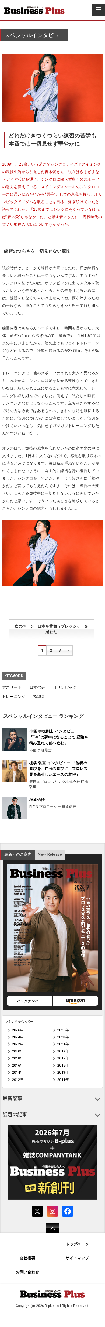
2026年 (18, 1030)
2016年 (18, 1065)
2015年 (63, 1065)
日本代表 (37, 687)
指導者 (39, 696)
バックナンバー (29, 1001)
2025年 (63, 1030)
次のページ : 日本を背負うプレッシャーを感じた (51, 629)
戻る (50, 1231)
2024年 (18, 1037)
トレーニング (14, 696)
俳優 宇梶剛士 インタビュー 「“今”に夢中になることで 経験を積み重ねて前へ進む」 (58, 737)
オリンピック (65, 687)
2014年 (18, 1072)
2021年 (63, 1044)
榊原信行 (37, 799)
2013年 (63, 1072)
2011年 (63, 1080)
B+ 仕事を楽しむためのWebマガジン (36, 10)
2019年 (63, 1051)
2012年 (18, 1080)
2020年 (18, 1051)
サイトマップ (77, 1258)
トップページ (77, 1244)
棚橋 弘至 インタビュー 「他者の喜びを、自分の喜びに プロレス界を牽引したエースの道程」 (58, 769)
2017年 (63, 1058)
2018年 (18, 1058)
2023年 (63, 1037)
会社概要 (28, 1258)
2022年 (18, 1044)
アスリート (12, 687)
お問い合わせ (27, 1272)
